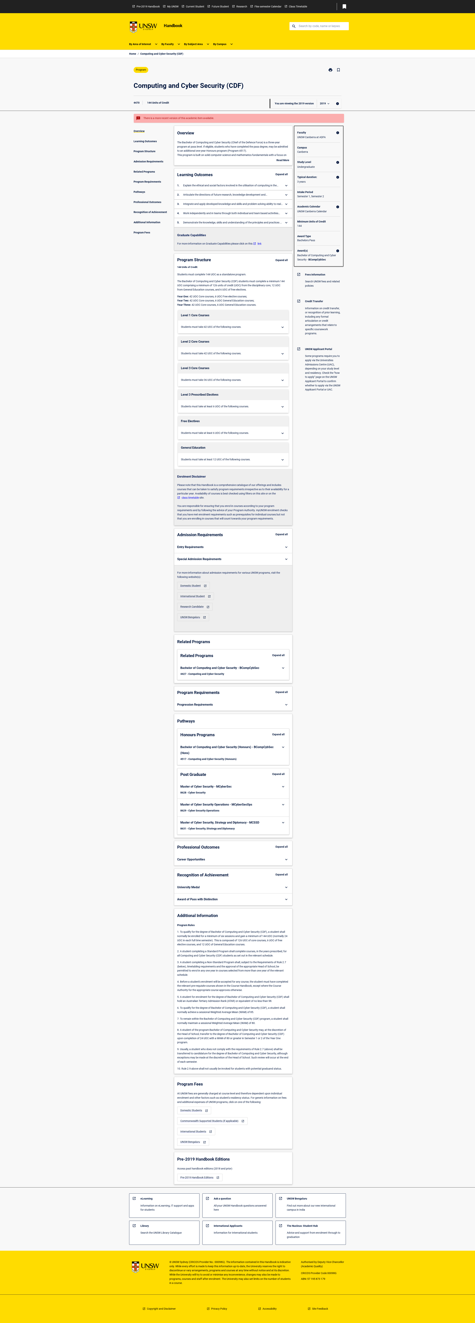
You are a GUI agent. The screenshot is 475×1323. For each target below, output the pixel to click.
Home (132, 53)
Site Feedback (320, 1308)
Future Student (220, 6)
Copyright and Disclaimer (161, 1308)
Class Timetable (298, 6)
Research (241, 6)
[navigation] (193, 586)
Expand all (282, 174)
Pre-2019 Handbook (148, 6)
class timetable (190, 497)
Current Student (195, 6)
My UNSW (172, 6)
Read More (282, 160)
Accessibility (270, 1308)
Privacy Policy (219, 1308)
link (259, 243)
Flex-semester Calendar (268, 6)
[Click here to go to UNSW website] (143, 28)
